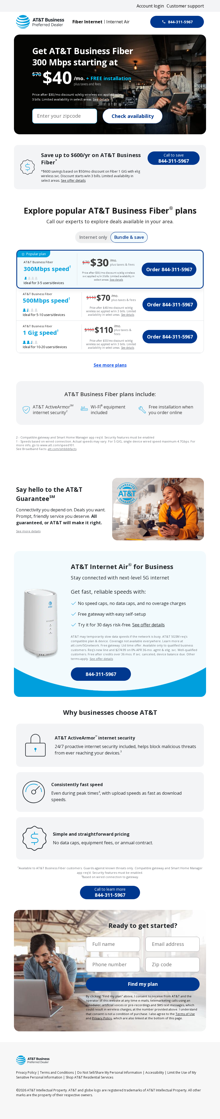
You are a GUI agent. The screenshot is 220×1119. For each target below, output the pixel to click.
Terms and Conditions (57, 1072)
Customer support (185, 6)
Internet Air (118, 22)
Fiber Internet (87, 22)
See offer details (73, 180)
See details (101, 99)
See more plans (110, 365)
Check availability (133, 116)
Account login (150, 6)
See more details (28, 531)
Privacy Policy (26, 1072)
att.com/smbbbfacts (62, 449)
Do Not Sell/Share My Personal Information (109, 1072)
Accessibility (154, 1072)
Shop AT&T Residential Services (89, 1077)
